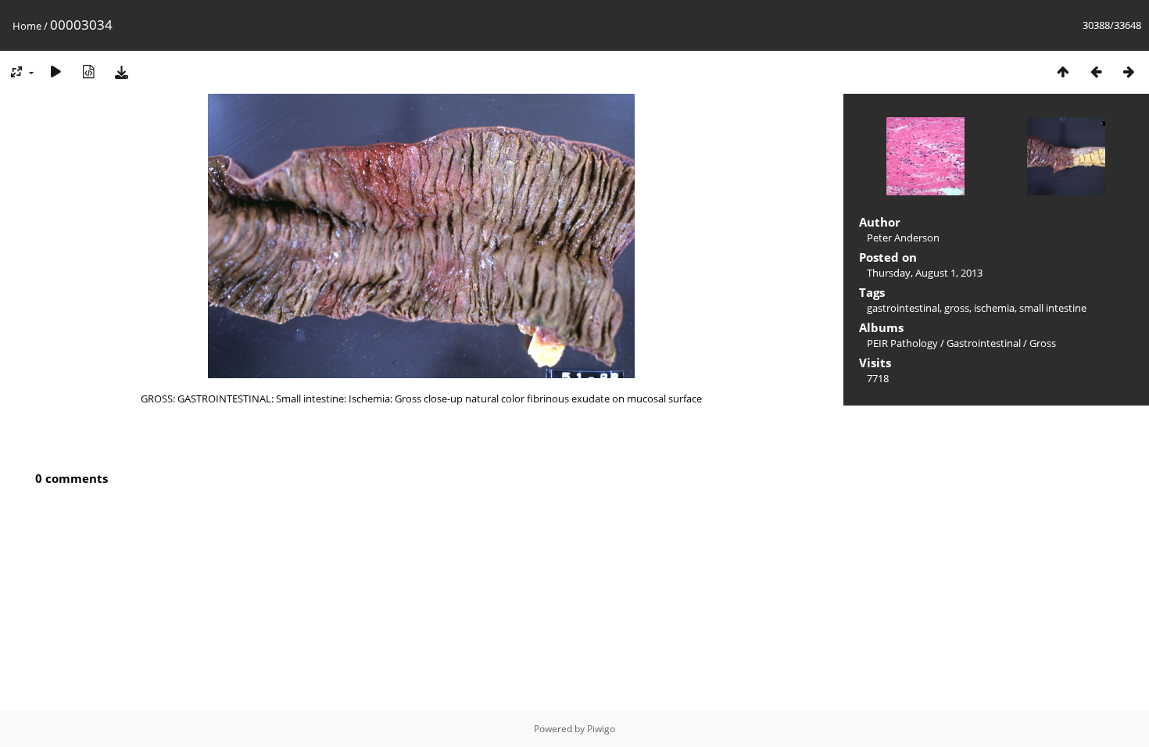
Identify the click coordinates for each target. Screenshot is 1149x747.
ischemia (994, 308)
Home (27, 26)
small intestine (1052, 308)
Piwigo (601, 728)
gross (956, 308)
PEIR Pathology (902, 343)
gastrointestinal (903, 308)
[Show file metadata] (88, 71)
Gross (1042, 343)
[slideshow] (55, 71)
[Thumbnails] (1063, 71)
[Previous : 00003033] (1095, 71)
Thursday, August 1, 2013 (925, 273)
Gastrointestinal (984, 343)
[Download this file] (121, 71)
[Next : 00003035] (1128, 71)
